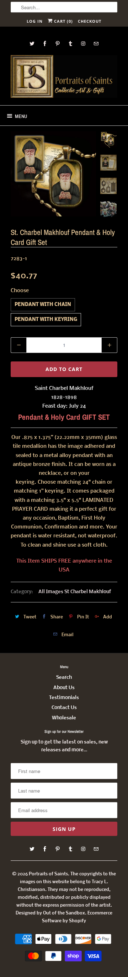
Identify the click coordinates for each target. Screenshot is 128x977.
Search (64, 677)
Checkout (89, 21)
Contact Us (64, 707)
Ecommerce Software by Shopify (77, 917)
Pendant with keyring (46, 319)
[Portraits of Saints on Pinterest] (57, 44)
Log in (35, 21)
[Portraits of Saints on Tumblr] (70, 44)
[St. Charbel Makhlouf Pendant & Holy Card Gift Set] (53, 173)
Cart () (63, 21)
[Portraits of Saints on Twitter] (32, 44)
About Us (64, 688)
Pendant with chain (43, 304)
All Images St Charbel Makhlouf (74, 592)
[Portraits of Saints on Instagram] (83, 44)
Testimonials (64, 697)
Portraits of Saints (48, 874)
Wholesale (64, 718)
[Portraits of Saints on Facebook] (44, 44)
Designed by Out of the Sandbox (50, 913)
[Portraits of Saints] (64, 77)
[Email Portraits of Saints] (96, 44)
